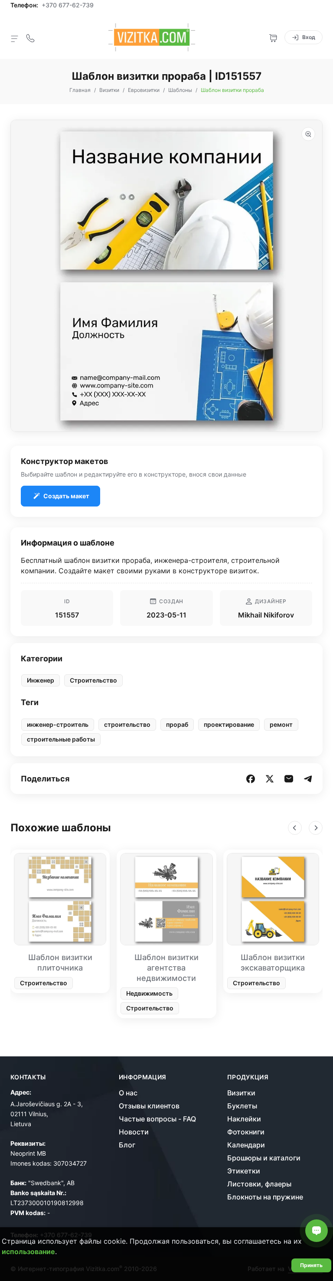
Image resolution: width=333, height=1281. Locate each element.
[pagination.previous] (295, 828)
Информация (142, 1077)
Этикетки (243, 1171)
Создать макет (66, 496)
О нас (128, 1092)
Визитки (241, 1092)
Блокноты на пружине (265, 1197)
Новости (134, 1131)
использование (28, 1251)
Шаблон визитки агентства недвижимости (166, 968)
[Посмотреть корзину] (273, 37)
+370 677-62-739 (68, 5)
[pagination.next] (316, 828)
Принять (311, 1265)
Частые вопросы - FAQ (157, 1118)
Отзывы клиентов (149, 1105)
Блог (127, 1144)
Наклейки (244, 1118)
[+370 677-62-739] (30, 37)
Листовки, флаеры (259, 1184)
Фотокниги (245, 1131)
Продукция (247, 1077)
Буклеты (242, 1105)
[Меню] (14, 38)
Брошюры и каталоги (263, 1158)
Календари (246, 1144)
